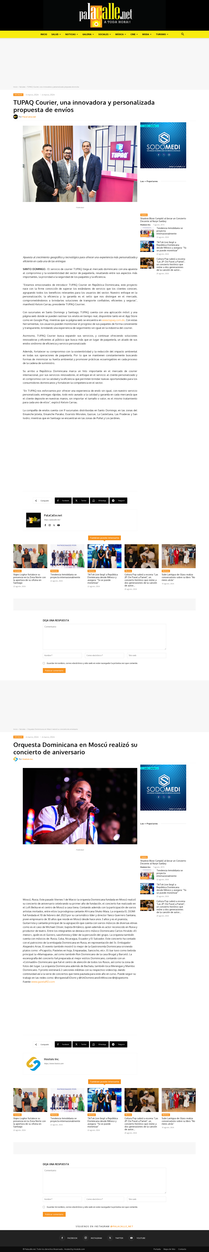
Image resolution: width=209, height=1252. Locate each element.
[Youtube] (58, 524)
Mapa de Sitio (169, 1249)
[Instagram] (50, 524)
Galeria (86, 34)
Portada (157, 1249)
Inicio (44, 34)
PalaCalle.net (29, 117)
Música (119, 34)
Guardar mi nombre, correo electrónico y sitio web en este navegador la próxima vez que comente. (92, 663)
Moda (145, 34)
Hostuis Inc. (145, 225)
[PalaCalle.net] (16, 116)
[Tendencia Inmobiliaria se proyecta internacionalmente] (147, 232)
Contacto (182, 1249)
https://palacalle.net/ (52, 520)
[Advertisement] (104, 62)
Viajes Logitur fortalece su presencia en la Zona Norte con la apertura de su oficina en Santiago (29, 578)
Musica (144, 266)
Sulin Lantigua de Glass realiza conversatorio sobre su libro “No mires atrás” (178, 577)
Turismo (161, 34)
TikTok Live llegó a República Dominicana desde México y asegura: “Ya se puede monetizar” (171, 246)
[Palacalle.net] (104, 15)
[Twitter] (54, 524)
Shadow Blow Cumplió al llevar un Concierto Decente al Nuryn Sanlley (163, 220)
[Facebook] (45, 524)
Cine (133, 34)
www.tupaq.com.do (113, 320)
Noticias (70, 34)
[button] (182, 34)
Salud (54, 34)
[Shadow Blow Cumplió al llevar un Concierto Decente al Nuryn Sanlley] (163, 199)
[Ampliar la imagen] (182, 126)
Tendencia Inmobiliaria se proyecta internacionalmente (65, 576)
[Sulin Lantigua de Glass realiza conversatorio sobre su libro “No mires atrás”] (179, 556)
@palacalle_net (121, 1226)
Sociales (103, 34)
